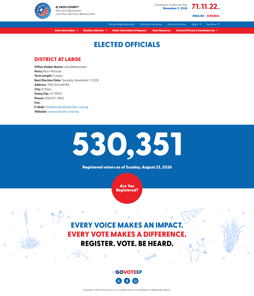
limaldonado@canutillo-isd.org (66, 107)
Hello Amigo (157, 290)
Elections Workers (93, 30)
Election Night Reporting (121, 24)
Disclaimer (143, 290)
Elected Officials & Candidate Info (195, 30)
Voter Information (65, 30)
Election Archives (177, 24)
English (198, 16)
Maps (195, 24)
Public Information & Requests (129, 30)
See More (211, 24)
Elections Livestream (151, 24)
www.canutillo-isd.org (62, 111)
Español (213, 16)
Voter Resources (161, 30)
